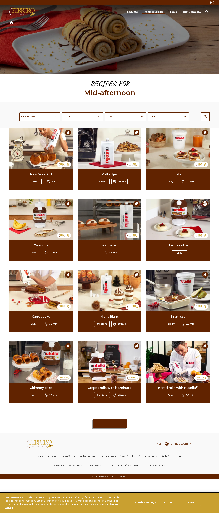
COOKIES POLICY (95, 465)
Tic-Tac (136, 455)
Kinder (165, 455)
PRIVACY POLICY (76, 465)
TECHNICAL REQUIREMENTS (155, 465)
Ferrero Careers (68, 456)
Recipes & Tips (153, 12)
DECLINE (167, 502)
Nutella (124, 455)
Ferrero (39, 456)
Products (131, 12)
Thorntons (177, 456)
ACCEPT (190, 502)
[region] (109, 502)
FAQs (158, 443)
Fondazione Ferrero (88, 456)
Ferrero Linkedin (108, 456)
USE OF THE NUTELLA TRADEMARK (122, 465)
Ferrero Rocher (150, 456)
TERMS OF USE (58, 465)
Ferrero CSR (52, 456)
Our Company (192, 12)
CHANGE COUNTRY (181, 443)
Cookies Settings (145, 502)
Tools (173, 12)
